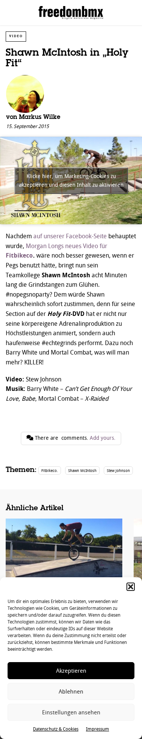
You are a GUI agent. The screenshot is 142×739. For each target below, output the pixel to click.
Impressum (97, 729)
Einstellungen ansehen (71, 712)
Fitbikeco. (49, 471)
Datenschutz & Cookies (55, 729)
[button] (130, 587)
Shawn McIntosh (82, 471)
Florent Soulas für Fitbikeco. (64, 566)
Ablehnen (71, 691)
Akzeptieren (71, 670)
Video (16, 36)
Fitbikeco (19, 255)
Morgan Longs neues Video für (66, 246)
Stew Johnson (118, 471)
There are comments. (74, 438)
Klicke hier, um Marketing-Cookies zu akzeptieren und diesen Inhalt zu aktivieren (71, 180)
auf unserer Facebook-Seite (70, 236)
